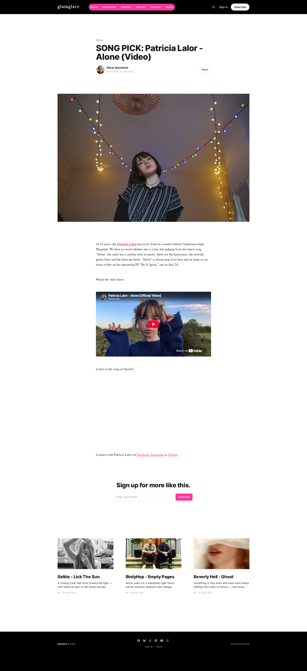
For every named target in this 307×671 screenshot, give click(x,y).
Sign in (223, 7)
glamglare (69, 6)
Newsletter (109, 7)
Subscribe (240, 7)
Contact (156, 7)
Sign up (149, 646)
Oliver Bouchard (117, 67)
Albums (141, 7)
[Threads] (150, 640)
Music (99, 40)
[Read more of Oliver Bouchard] (100, 69)
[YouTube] (161, 640)
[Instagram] (167, 640)
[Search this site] (213, 7)
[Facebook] (138, 640)
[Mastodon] (156, 640)
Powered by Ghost (240, 644)
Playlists (126, 7)
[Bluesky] (144, 640)
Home (94, 7)
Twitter (172, 454)
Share (205, 69)
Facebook (143, 454)
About (169, 7)
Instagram (157, 454)
